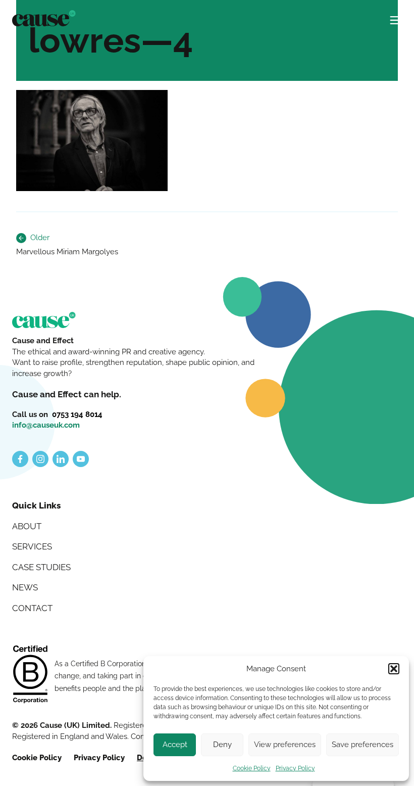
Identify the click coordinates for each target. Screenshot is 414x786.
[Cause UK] (44, 18)
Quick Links (36, 505)
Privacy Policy (295, 768)
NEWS (25, 587)
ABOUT (26, 526)
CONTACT (32, 608)
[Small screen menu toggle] (396, 16)
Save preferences (362, 744)
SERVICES (32, 546)
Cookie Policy (252, 768)
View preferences (285, 744)
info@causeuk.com (46, 425)
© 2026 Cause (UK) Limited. (63, 725)
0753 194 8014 (77, 414)
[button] (394, 669)
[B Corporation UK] (30, 675)
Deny (222, 744)
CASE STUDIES (41, 567)
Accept (175, 744)
